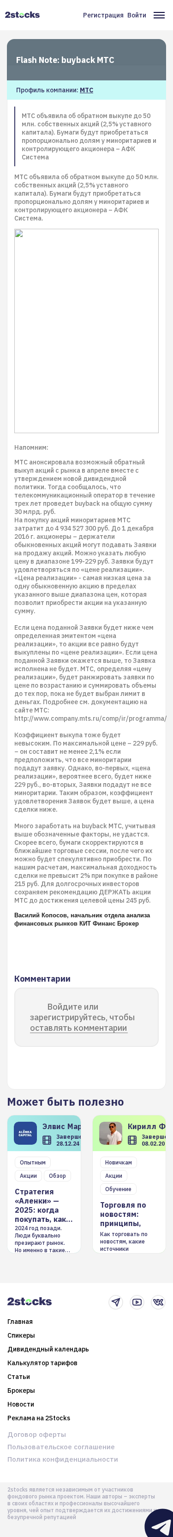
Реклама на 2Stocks (38, 1418)
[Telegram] (115, 1302)
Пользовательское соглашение (61, 1446)
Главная (20, 1321)
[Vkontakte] (158, 1302)
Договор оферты (36, 1434)
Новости (20, 1404)
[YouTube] (137, 1302)
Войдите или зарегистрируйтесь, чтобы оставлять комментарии (82, 1017)
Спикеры (21, 1335)
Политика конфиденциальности (62, 1459)
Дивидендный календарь (48, 1349)
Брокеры (21, 1390)
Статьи (18, 1377)
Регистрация (103, 15)
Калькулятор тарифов (42, 1363)
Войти (136, 15)
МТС (86, 90)
